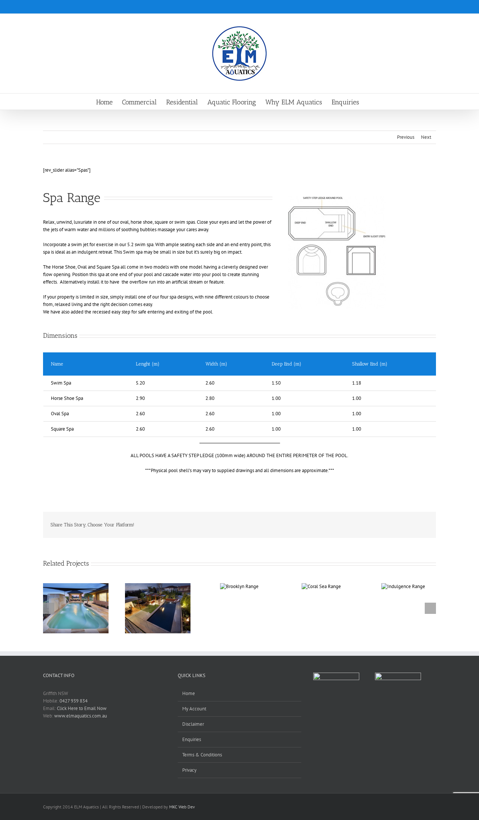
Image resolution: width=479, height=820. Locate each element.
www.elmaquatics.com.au (80, 716)
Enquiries (191, 739)
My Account (194, 709)
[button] (371, 102)
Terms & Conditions (202, 755)
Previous (405, 137)
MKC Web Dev (182, 807)
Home (188, 693)
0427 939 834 (74, 701)
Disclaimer (193, 724)
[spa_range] (337, 199)
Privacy (189, 770)
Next (426, 137)
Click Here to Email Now (82, 708)
